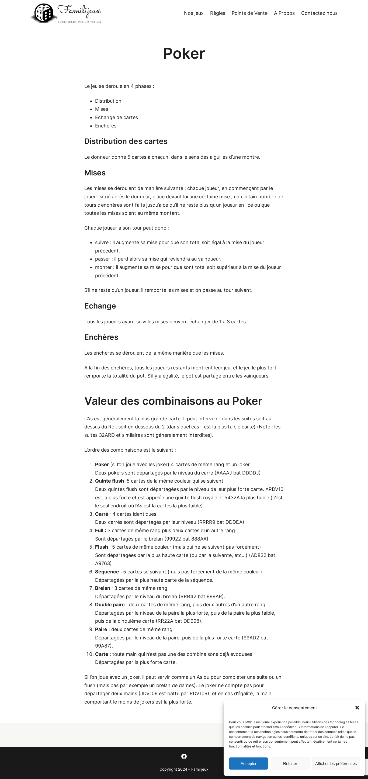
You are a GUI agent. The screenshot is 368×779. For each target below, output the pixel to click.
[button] (357, 707)
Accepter (248, 763)
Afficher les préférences (336, 763)
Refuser (290, 763)
